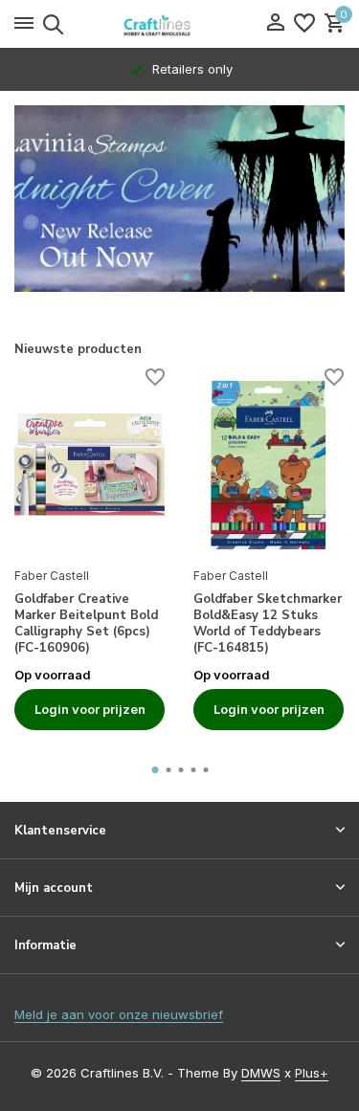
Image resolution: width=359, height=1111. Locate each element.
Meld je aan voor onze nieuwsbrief (118, 1014)
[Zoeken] (50, 23)
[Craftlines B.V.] (180, 24)
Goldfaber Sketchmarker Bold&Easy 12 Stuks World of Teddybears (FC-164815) (267, 623)
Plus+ (311, 1072)
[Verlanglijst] (304, 23)
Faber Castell (51, 575)
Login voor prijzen (90, 709)
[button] (174, 277)
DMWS (260, 1072)
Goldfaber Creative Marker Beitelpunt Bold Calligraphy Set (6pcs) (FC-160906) (86, 623)
